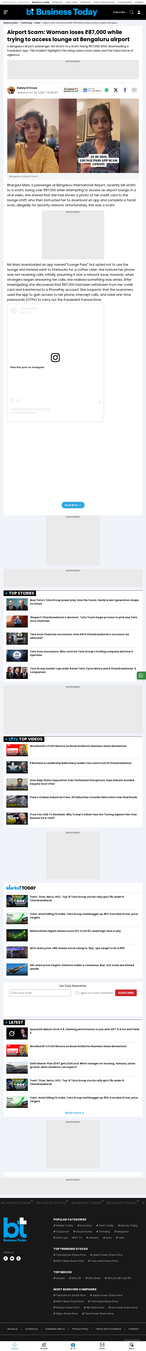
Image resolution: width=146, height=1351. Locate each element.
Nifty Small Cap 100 (119, 1278)
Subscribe (119, 12)
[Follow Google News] (92, 90)
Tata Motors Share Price (71, 1255)
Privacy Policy (80, 1329)
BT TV (78, 1237)
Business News (11, 22)
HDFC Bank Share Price (70, 1261)
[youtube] (12, 1258)
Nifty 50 (76, 1278)
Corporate (62, 1231)
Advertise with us (55, 1329)
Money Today (129, 1225)
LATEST (16, 1022)
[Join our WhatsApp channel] (141, 678)
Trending (104, 1231)
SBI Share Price (95, 1307)
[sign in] (138, 12)
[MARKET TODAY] (21, 888)
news (37, 22)
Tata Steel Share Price (104, 1261)
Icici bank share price (124, 1307)
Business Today (40, 2)
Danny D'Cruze (27, 88)
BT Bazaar (57, 2)
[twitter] (18, 1258)
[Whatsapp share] (106, 90)
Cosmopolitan (125, 2)
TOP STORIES (21, 593)
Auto (109, 1237)
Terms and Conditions (108, 1329)
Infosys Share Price (67, 1307)
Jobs (121, 1237)
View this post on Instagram (27, 367)
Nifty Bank (94, 1278)
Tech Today (106, 1225)
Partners (134, 1329)
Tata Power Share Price (99, 1313)
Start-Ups (62, 1237)
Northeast (86, 2)
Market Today (64, 1225)
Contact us (31, 1329)
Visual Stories (84, 1231)
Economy (86, 1225)
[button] (131, 1346)
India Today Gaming (104, 2)
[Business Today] (62, 12)
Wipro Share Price (67, 1313)
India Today (71, 2)
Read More (71, 505)
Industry (94, 1237)
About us (12, 1329)
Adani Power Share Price (107, 1255)
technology (26, 22)
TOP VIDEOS (31, 739)
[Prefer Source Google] (71, 90)
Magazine (123, 1231)
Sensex (60, 1278)
